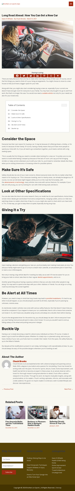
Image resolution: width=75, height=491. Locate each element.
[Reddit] (31, 75)
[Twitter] (24, 75)
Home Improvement (59, 465)
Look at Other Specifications (21, 117)
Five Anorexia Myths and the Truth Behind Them (14, 423)
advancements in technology (14, 182)
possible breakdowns (53, 298)
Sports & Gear (56, 468)
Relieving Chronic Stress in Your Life (57, 422)
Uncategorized (57, 473)
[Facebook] (17, 75)
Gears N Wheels (7, 19)
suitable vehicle (47, 93)
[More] (58, 75)
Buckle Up (15, 128)
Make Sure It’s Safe (18, 114)
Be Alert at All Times (18, 125)
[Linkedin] (37, 75)
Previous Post (7, 389)
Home (54, 463)
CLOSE (64, 105)
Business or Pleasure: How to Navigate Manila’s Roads (37, 423)
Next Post (68, 389)
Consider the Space (18, 110)
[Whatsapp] (51, 75)
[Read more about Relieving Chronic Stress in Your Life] (60, 412)
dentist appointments (45, 277)
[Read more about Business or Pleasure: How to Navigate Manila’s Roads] (37, 412)
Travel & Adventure (58, 470)
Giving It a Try (16, 121)
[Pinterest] (44, 75)
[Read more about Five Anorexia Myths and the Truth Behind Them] (15, 412)
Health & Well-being (59, 460)
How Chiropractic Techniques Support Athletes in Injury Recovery (37, 467)
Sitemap (58, 488)
